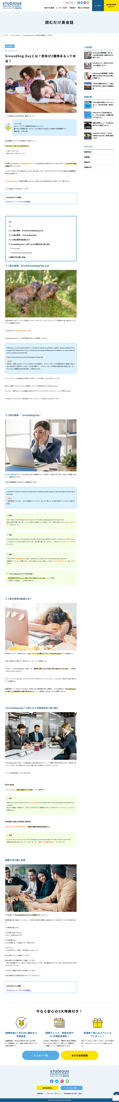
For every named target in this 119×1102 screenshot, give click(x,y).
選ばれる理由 (49, 8)
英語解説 (87, 157)
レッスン (98, 5)
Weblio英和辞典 (10, 474)
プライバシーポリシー (53, 1093)
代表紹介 (72, 8)
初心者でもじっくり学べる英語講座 (18, 201)
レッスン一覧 (41, 1055)
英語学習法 (88, 152)
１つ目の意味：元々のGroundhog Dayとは (26, 230)
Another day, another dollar (22, 253)
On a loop (16, 248)
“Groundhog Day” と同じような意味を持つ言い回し (30, 244)
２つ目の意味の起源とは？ (20, 239)
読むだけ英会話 (83, 8)
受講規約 (40, 1093)
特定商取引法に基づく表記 (73, 1093)
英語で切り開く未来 (17, 257)
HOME (6, 35)
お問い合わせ (69, 3)
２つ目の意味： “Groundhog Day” (23, 235)
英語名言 (87, 162)
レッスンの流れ (61, 8)
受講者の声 (88, 167)
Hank (38, 126)
